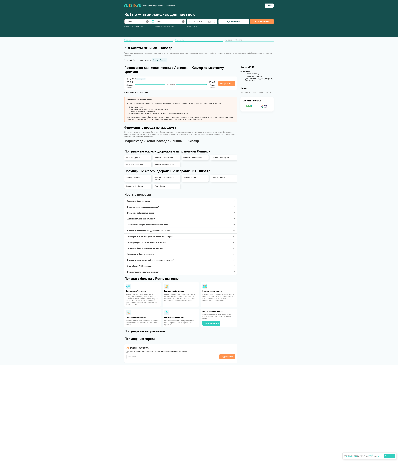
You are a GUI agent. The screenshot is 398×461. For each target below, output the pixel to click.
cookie (379, 456)
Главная (127, 40)
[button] (159, 60)
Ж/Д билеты (179, 40)
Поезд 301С (131, 79)
